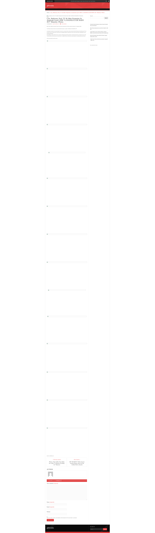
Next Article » (77, 459)
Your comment (52, 483)
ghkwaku (50, 5)
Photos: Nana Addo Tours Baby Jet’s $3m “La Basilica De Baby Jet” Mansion (57, 463)
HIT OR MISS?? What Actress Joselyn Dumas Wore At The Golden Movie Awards (77, 463)
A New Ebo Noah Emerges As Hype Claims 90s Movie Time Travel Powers (83, 1)
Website (48, 511)
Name (50, 502)
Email (50, 507)
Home (48, 12)
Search (91, 15)
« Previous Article (57, 459)
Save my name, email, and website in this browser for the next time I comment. (62, 517)
